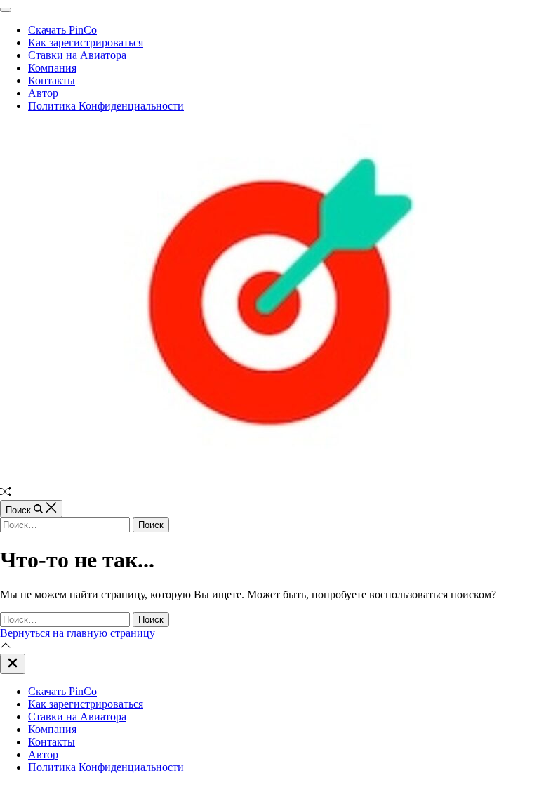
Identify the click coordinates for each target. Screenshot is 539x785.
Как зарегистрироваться (85, 42)
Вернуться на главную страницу (77, 633)
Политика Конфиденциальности (106, 106)
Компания (52, 68)
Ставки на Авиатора (77, 55)
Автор (43, 93)
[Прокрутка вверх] (5, 647)
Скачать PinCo (62, 30)
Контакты (51, 80)
